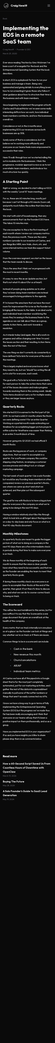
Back (5, 18)
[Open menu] (49, 5)
